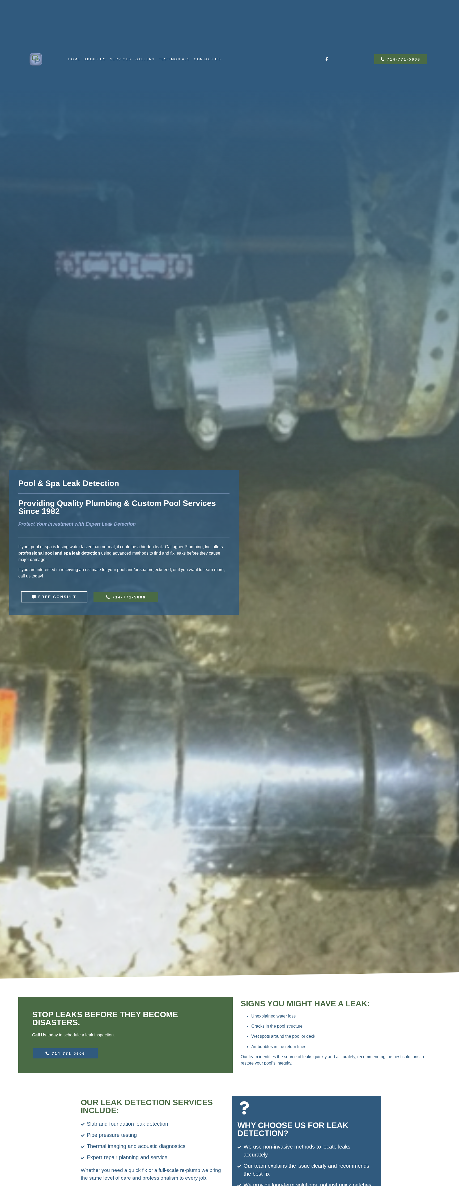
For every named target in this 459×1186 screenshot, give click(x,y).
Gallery (145, 59)
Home (74, 59)
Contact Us (207, 59)
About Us (95, 59)
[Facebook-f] (326, 59)
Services (120, 59)
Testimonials (174, 59)
